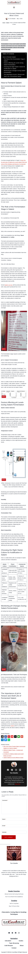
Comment (5, 800)
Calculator (8, 940)
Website (4, 832)
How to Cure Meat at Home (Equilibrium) (14, 896)
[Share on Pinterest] (9, 736)
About (22, 945)
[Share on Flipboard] (12, 736)
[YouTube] (9, 932)
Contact (14, 948)
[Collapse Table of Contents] (25, 54)
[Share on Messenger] (5, 739)
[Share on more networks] (2, 736)
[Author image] (7, 19)
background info (13, 876)
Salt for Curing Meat (14, 903)
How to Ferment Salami (9, 57)
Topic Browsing (14, 943)
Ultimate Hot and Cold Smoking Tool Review (14, 894)
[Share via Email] (18, 736)
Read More (17, 784)
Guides (21, 940)
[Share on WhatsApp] (9, 739)
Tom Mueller (12, 18)
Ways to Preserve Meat (14, 906)
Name (4, 819)
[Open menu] (14, 7)
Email (4, 825)
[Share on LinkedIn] (2, 739)
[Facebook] (15, 932)
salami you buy (9, 285)
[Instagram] (18, 932)
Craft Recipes (8, 945)
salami (12, 725)
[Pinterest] (12, 932)
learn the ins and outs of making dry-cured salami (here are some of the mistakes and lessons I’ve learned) (14, 162)
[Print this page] (22, 736)
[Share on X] (15, 736)
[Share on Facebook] (5, 736)
